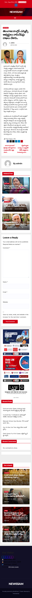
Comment (6, 248)
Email (5, 292)
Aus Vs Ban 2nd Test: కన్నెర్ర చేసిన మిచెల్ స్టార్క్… (14, 533)
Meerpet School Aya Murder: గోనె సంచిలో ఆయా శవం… (15, 515)
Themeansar (16, 593)
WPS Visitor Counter (13, 567)
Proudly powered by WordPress (10, 591)
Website (5, 302)
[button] (26, 18)
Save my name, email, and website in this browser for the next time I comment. (15, 316)
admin (13, 43)
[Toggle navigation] (15, 18)
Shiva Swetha (19, 190)
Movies (6, 491)
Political (5, 27)
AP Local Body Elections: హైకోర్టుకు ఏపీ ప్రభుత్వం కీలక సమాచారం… (15, 206)
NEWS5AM (16, 11)
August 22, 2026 (10, 480)
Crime (6, 510)
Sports (6, 529)
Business (7, 472)
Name (5, 282)
